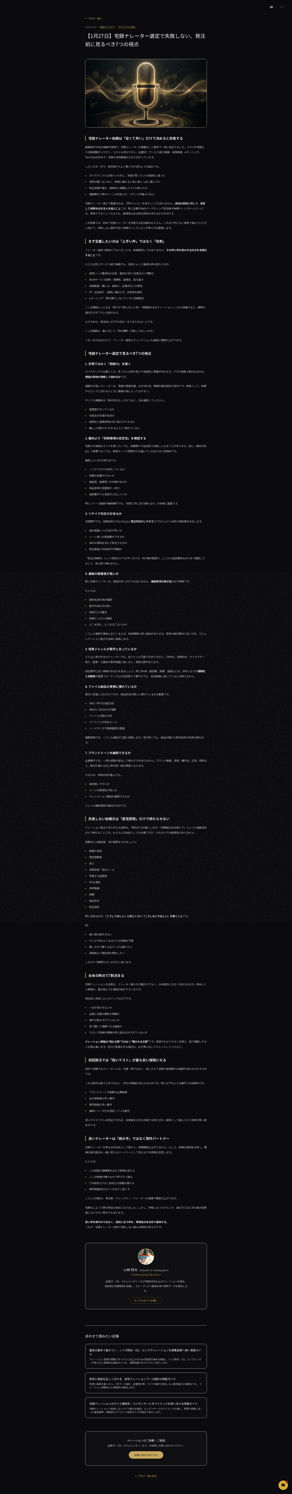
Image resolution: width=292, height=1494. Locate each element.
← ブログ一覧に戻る (146, 1476)
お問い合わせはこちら (146, 1455)
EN (282, 7)
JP (271, 7)
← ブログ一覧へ (93, 18)
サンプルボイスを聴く (146, 1300)
